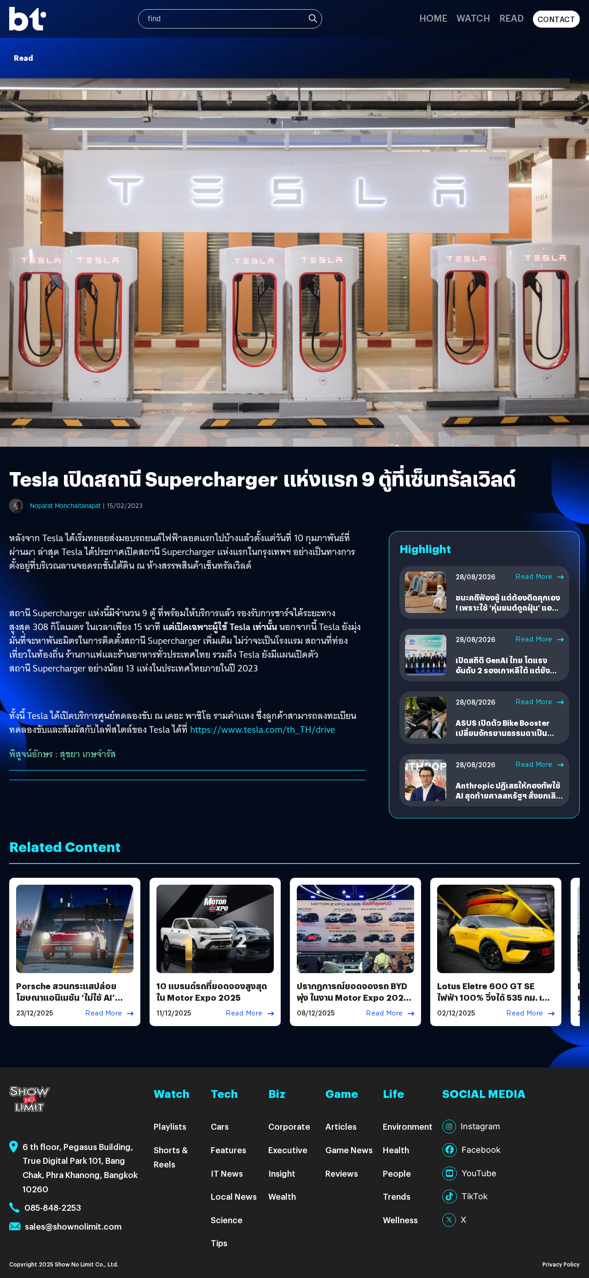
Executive (287, 1149)
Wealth (282, 1196)
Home (433, 17)
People (397, 1173)
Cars (220, 1126)
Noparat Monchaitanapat (65, 506)
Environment (408, 1126)
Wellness (400, 1219)
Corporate (289, 1126)
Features (228, 1149)
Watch (473, 17)
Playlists (170, 1126)
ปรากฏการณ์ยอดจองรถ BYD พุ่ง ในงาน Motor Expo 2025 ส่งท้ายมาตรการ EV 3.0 (353, 997)
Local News (234, 1196)
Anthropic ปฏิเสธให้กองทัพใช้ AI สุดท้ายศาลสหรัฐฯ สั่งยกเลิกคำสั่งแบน (508, 795)
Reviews (341, 1173)
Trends (396, 1196)
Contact (556, 19)
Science (227, 1219)
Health (396, 1149)
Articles (341, 1126)
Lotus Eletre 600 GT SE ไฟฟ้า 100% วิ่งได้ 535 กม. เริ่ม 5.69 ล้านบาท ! (495, 997)
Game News (349, 1149)
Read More (534, 576)
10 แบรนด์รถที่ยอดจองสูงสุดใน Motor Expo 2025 (211, 991)
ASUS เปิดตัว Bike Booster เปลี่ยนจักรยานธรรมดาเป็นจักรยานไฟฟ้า (502, 733)
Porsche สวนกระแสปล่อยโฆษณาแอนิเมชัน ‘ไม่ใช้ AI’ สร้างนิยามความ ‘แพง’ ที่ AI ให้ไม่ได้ (72, 1003)
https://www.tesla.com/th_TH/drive (262, 729)
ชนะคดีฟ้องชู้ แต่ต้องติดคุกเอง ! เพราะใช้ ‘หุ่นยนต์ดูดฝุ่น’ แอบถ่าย (508, 608)
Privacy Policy (561, 1264)
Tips (219, 1243)
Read (511, 17)
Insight (281, 1173)
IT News (227, 1173)
